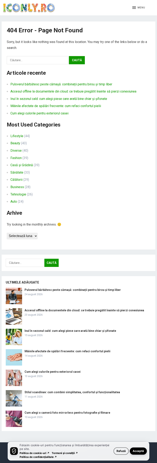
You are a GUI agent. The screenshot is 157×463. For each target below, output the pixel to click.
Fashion (16, 158)
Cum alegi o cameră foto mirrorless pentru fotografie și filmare (67, 412)
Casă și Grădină (21, 165)
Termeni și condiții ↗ (65, 452)
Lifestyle (16, 136)
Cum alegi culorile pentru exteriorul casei (39, 113)
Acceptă (138, 451)
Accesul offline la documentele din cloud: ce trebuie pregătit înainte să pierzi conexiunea (73, 91)
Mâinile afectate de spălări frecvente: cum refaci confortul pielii (55, 106)
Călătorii (16, 180)
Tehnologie (18, 194)
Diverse (16, 150)
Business (17, 187)
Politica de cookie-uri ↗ (34, 452)
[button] (138, 8)
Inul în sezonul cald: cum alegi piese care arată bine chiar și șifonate (58, 99)
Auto (13, 201)
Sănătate (16, 172)
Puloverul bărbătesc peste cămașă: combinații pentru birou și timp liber (61, 84)
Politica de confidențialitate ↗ (38, 456)
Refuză (121, 451)
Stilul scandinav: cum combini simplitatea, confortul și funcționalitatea (72, 392)
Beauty (15, 143)
